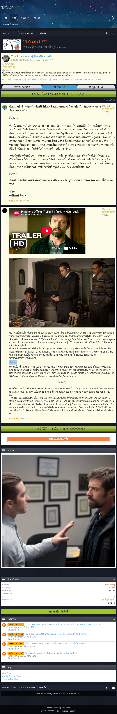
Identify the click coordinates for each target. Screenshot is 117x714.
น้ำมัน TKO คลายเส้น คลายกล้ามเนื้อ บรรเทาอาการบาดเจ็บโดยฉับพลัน (47, 643)
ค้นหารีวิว (6, 673)
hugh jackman (19, 79)
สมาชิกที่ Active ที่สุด (11, 676)
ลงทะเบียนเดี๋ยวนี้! (58, 439)
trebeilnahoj (35, 60)
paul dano (46, 79)
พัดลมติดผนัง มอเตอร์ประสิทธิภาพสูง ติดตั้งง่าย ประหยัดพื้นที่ (43, 653)
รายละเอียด (23, 86)
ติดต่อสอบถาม (62, 711)
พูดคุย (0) (97, 86)
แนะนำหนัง (101, 79)
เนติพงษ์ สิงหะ (14, 201)
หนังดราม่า (69, 79)
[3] (77, 94)
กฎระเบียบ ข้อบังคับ (46, 711)
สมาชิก (37, 18)
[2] (74, 94)
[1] (71, 94)
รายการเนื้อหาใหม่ (10, 679)
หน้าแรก (6, 18)
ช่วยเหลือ (73, 711)
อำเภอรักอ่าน (13, 630)
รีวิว (14, 18)
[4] (80, 94)
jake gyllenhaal (33, 79)
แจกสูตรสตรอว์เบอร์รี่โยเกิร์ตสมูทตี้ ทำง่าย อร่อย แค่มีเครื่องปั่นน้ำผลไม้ (47, 634)
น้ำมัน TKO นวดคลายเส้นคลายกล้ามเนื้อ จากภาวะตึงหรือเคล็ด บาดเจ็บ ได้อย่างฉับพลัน (54, 624)
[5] (83, 94)
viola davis (57, 79)
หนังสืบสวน (89, 79)
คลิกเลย (61, 47)
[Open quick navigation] (107, 33)
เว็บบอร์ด (25, 18)
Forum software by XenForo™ (58, 708)
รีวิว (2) (61, 86)
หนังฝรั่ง (14, 60)
